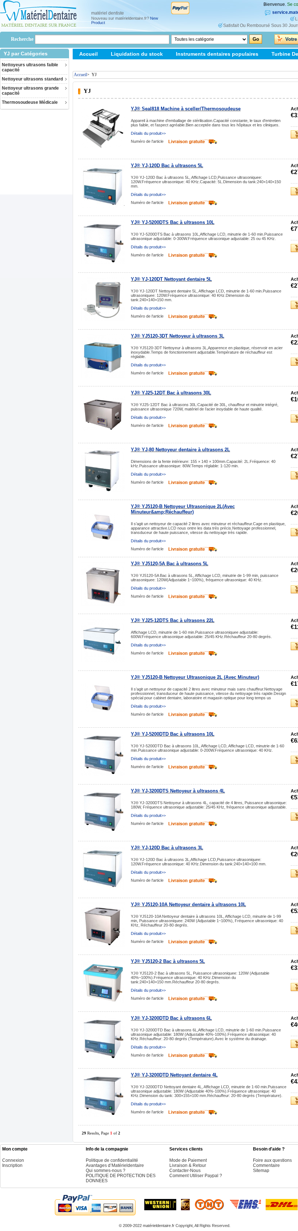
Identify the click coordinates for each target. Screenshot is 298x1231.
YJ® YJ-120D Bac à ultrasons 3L (167, 847)
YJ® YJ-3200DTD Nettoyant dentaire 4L (174, 1075)
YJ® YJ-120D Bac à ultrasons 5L (167, 165)
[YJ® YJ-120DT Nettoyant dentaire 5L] (103, 299)
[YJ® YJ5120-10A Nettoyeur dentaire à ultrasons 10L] (103, 925)
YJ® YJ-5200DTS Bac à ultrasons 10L (172, 222)
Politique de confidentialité (112, 1160)
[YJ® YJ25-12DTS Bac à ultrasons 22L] (103, 641)
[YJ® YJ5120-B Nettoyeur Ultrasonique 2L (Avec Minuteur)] (103, 697)
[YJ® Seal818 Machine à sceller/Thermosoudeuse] (103, 129)
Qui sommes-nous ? (105, 1170)
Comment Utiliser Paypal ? (195, 1175)
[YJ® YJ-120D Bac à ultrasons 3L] (103, 868)
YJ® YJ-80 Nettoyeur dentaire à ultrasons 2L (180, 449)
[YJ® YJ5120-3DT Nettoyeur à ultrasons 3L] (103, 356)
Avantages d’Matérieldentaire (115, 1165)
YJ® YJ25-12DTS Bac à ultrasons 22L (172, 620)
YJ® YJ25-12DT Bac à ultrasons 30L (171, 393)
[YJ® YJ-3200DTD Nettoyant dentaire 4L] (103, 1095)
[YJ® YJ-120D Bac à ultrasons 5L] (103, 186)
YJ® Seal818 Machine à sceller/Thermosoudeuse (186, 108)
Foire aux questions (272, 1160)
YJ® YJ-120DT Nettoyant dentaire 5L (171, 279)
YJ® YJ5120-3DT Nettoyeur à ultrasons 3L (177, 336)
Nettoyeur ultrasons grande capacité (30, 91)
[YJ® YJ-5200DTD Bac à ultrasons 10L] (103, 754)
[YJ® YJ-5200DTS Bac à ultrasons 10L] (103, 243)
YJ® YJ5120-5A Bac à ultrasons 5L (169, 563)
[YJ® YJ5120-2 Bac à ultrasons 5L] (103, 981)
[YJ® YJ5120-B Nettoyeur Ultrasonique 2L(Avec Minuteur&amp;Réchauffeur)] (103, 527)
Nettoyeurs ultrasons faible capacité (30, 67)
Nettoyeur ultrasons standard (32, 79)
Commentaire (266, 1165)
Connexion (13, 1160)
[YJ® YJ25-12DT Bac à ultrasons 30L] (103, 413)
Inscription (12, 1165)
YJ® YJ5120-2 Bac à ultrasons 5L (168, 961)
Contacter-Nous (185, 1170)
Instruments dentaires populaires (217, 54)
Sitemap (89, 64)
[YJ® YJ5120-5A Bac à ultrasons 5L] (103, 584)
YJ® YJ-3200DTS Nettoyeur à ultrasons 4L (178, 791)
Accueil (88, 54)
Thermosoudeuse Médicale (30, 102)
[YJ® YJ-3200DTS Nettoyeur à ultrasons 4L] (103, 811)
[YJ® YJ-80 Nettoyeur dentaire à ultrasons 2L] (103, 470)
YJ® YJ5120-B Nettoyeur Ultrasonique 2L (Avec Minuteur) (195, 677)
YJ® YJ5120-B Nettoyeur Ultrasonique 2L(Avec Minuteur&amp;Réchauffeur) (183, 509)
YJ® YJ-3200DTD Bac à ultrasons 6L (171, 1018)
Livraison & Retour (187, 1165)
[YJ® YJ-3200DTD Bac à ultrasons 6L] (103, 1038)
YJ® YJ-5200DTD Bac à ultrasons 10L (172, 734)
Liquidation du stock (137, 54)
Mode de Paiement (188, 1160)
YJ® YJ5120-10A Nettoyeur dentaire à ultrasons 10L (188, 904)
